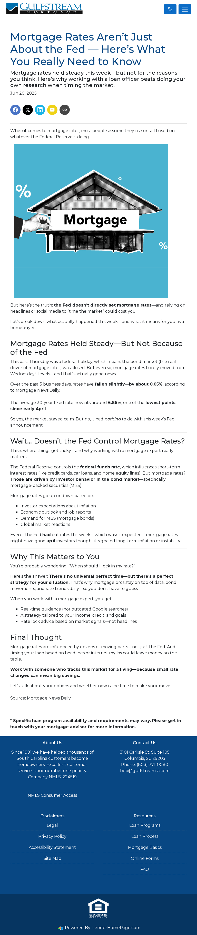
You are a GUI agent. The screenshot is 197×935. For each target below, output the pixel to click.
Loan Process (144, 836)
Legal (52, 825)
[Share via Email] (52, 110)
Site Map (52, 858)
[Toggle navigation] (185, 9)
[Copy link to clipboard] (65, 110)
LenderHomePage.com (116, 927)
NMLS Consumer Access (52, 795)
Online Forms (145, 858)
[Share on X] (28, 110)
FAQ (144, 869)
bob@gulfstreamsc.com (145, 770)
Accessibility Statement (52, 847)
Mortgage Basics (145, 847)
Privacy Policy (52, 836)
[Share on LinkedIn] (40, 110)
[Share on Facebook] (15, 110)
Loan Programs (144, 825)
